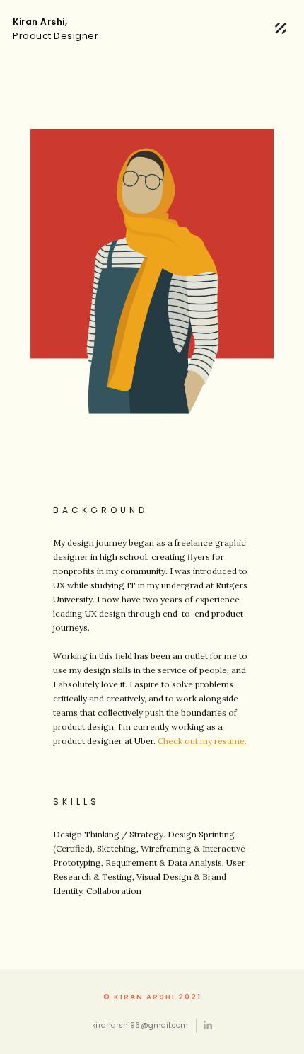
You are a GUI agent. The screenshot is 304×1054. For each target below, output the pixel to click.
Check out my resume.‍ (202, 740)
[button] (280, 29)
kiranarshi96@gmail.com (140, 1025)
